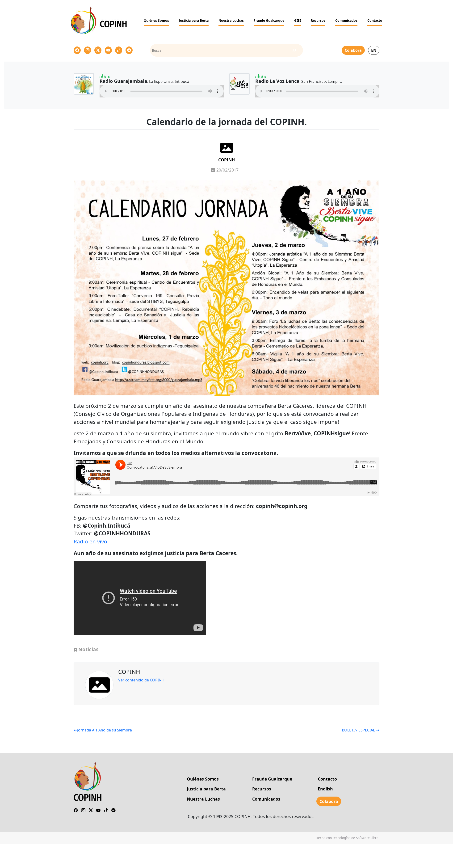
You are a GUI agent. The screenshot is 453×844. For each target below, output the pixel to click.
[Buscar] (294, 50)
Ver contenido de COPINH (141, 680)
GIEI (297, 20)
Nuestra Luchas (231, 20)
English (325, 789)
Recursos (318, 20)
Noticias (88, 649)
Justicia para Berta (194, 20)
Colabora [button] (353, 50)
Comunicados (346, 20)
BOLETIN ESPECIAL (358, 730)
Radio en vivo (90, 541)
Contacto (374, 20)
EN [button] (373, 50)
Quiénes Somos (156, 20)
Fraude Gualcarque (269, 20)
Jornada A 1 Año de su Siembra (104, 730)
